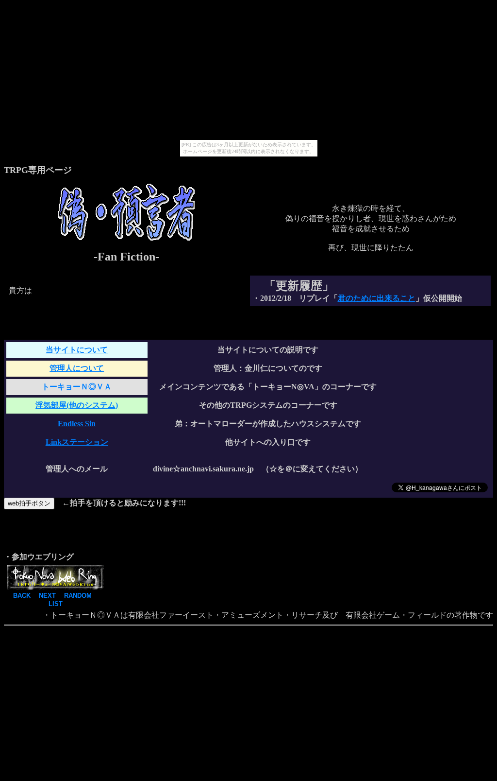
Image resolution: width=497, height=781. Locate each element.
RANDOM (78, 595)
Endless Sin (77, 423)
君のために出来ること (376, 298)
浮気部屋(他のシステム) (76, 405)
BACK (22, 595)
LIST (56, 603)
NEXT (47, 595)
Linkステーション (77, 442)
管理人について (77, 368)
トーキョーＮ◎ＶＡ (77, 386)
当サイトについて (77, 350)
